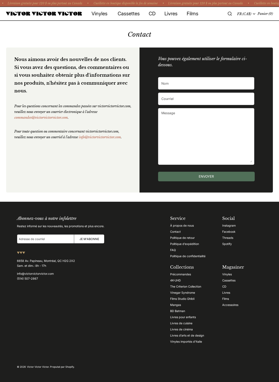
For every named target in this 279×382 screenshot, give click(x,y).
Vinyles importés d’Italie (186, 341)
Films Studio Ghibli (182, 298)
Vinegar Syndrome (182, 292)
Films (225, 298)
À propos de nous (182, 225)
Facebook (228, 231)
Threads (227, 237)
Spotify (227, 244)
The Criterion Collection (185, 286)
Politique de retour (182, 237)
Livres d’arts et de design (187, 335)
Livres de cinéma (181, 329)
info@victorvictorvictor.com (100, 137)
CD (224, 286)
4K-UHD (175, 280)
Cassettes (228, 280)
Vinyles (227, 274)
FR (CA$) (244, 14)
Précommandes (180, 274)
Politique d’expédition (184, 244)
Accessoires (230, 305)
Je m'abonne (89, 239)
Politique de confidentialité (187, 256)
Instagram (229, 225)
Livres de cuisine (181, 323)
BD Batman (177, 311)
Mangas (175, 305)
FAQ (173, 250)
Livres (226, 292)
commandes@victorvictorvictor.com (41, 117)
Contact (175, 231)
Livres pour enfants (183, 317)
